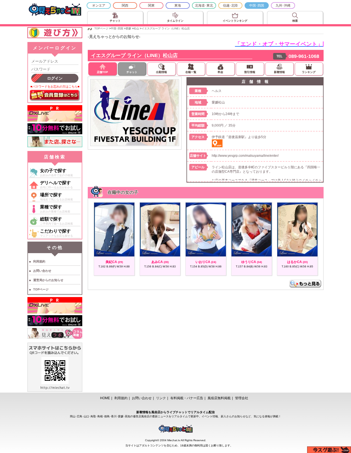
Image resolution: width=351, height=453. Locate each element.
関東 (151, 5)
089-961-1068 (303, 56)
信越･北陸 (230, 5)
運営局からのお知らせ (48, 280)
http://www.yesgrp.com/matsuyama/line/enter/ (245, 156)
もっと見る (305, 283)
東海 (177, 5)
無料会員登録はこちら (55, 95)
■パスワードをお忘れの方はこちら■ (55, 86)
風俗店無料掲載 (219, 398)
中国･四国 (256, 5)
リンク (161, 398)
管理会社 (241, 398)
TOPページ (41, 289)
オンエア (98, 5)
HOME (105, 398)
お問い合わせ (42, 270)
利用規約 (39, 261)
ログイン (55, 78)
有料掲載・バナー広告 (186, 398)
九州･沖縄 (283, 5)
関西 (125, 5)
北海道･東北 (204, 5)
